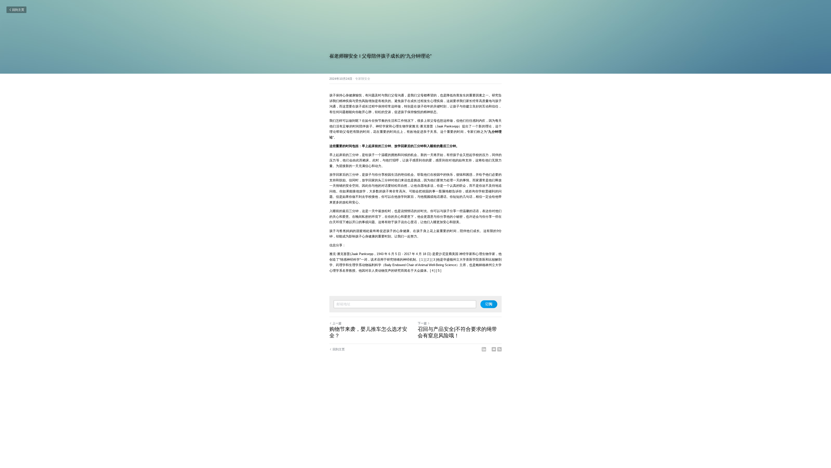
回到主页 (18, 9)
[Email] (494, 349)
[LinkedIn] (484, 349)
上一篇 (336, 323)
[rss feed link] (499, 349)
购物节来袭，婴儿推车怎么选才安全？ (368, 332)
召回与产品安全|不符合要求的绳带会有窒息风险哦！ (457, 332)
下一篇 (422, 323)
